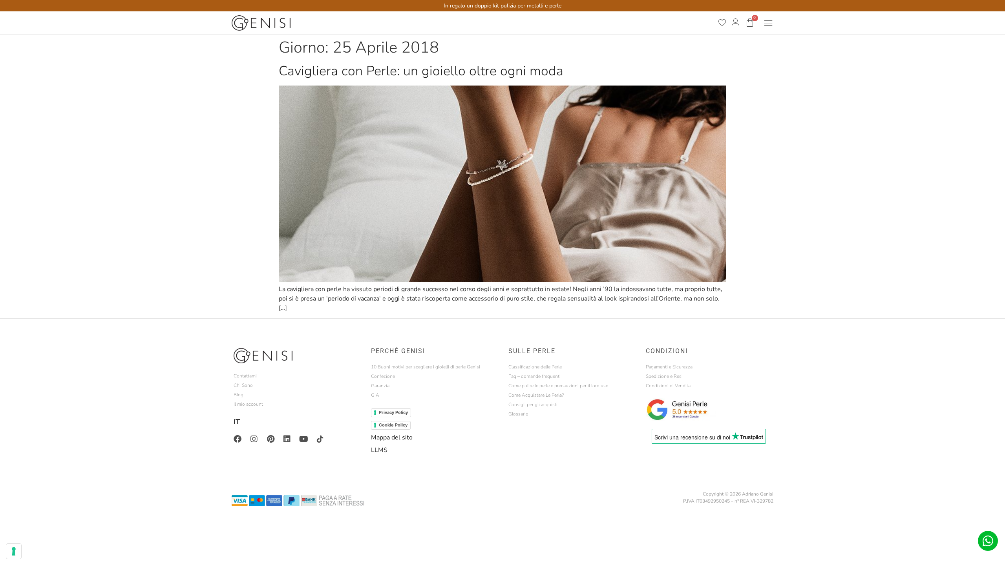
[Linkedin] (287, 439)
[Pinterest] (270, 439)
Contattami (245, 376)
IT (237, 421)
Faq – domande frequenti (534, 376)
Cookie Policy (393, 425)
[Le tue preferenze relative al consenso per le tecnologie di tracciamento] (13, 551)
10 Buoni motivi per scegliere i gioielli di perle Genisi (425, 367)
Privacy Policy (393, 412)
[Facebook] (237, 439)
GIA (375, 395)
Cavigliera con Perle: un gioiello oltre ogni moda (421, 71)
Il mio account (248, 404)
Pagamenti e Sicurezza (669, 367)
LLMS (379, 450)
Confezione (383, 376)
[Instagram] (254, 439)
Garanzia (380, 386)
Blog (238, 395)
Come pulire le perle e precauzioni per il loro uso (558, 386)
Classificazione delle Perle (535, 367)
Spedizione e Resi (664, 376)
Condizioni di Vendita (668, 386)
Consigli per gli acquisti (532, 404)
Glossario (518, 414)
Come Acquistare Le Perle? (536, 395)
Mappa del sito (392, 437)
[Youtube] (303, 439)
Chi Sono (243, 385)
